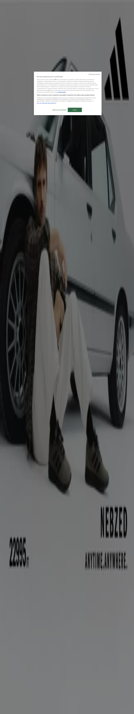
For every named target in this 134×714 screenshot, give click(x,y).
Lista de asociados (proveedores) (46, 103)
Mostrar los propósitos (59, 110)
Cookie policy (62, 92)
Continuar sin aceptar (94, 74)
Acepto (75, 110)
